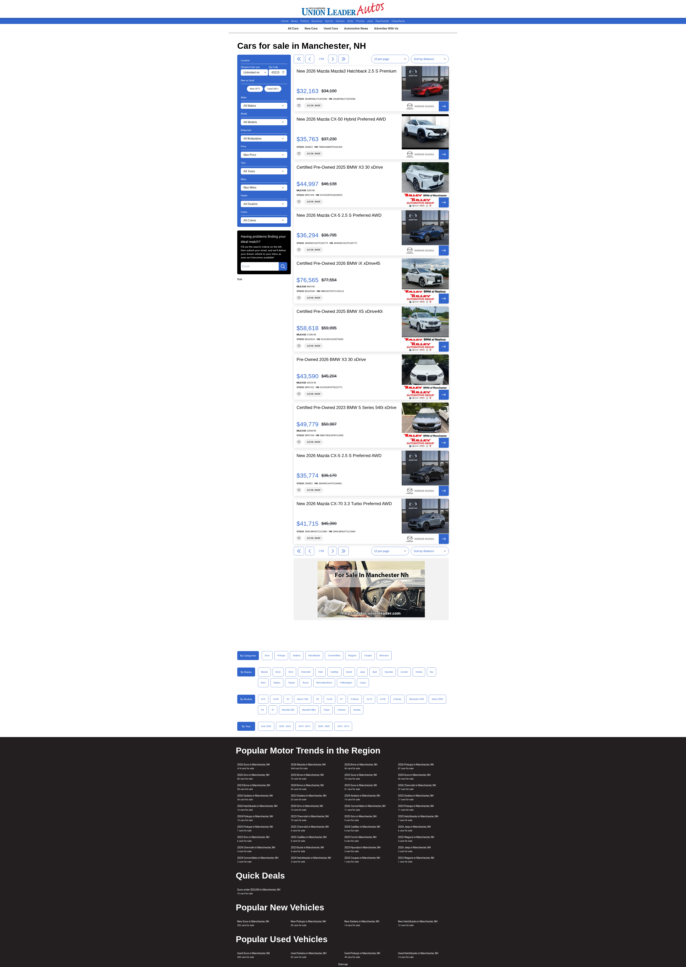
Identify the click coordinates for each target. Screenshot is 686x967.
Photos (360, 21)
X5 (317, 699)
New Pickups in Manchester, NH (308, 923)
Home (285, 21)
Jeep (362, 672)
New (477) (255, 89)
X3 (288, 699)
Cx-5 (263, 699)
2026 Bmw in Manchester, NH (360, 766)
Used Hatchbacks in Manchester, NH (418, 955)
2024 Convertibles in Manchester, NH (257, 859)
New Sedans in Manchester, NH (361, 923)
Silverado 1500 (416, 699)
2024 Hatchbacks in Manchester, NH (311, 859)
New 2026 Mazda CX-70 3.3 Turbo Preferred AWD (344, 504)
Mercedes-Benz (324, 682)
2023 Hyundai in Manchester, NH (362, 849)
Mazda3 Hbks (309, 710)
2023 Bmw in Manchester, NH (253, 787)
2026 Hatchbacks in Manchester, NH (257, 808)
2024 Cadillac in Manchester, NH (362, 828)
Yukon (327, 710)
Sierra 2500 (437, 699)
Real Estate (383, 21)
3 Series (355, 699)
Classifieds (398, 21)
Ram (263, 682)
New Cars (311, 28)
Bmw (278, 672)
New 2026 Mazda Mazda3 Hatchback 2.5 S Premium (346, 71)
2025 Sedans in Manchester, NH (416, 797)
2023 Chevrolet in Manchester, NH (310, 818)
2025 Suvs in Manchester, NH (360, 776)
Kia (431, 672)
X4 (262, 710)
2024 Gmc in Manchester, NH (307, 808)
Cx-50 (276, 699)
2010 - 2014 (343, 726)
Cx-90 (383, 699)
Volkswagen (346, 682)
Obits (350, 21)
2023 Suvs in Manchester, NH (360, 787)
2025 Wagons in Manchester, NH (416, 839)
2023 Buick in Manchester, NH (307, 849)
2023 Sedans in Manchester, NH (308, 797)
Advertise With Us (386, 28)
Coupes (368, 655)
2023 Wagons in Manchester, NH (416, 859)
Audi (374, 672)
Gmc (291, 672)
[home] (343, 9)
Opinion (340, 21)
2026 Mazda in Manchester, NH (308, 766)
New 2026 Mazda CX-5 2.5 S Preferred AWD (339, 215)
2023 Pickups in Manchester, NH (416, 808)
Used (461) (272, 89)
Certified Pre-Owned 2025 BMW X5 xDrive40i (339, 311)
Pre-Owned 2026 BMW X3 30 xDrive (331, 359)
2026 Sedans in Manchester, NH (255, 797)
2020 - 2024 (285, 726)
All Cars (293, 28)
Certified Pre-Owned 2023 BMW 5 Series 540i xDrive (346, 407)
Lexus (363, 682)
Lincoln (404, 672)
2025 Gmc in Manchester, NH (360, 818)
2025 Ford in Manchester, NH (360, 839)
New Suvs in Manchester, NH (253, 923)
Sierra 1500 (302, 699)
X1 (341, 699)
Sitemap (343, 964)
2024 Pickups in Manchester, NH (255, 818)
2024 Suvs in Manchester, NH (414, 776)
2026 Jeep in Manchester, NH (414, 849)
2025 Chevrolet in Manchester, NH (310, 828)
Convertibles (334, 655)
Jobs (370, 21)
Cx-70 (369, 699)
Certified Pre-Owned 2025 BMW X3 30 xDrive (340, 167)
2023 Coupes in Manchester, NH (362, 859)
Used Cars (331, 28)
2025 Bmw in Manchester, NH (307, 776)
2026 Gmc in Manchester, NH (253, 776)
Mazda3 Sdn (288, 710)
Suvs (267, 655)
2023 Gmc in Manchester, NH (253, 839)
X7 (273, 710)
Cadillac (334, 672)
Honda (419, 672)
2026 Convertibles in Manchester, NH (365, 808)
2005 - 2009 (324, 726)
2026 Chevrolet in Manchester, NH (417, 787)
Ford (320, 672)
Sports (329, 21)
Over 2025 (266, 726)
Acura (306, 682)
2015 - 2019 (304, 726)
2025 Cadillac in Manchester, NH (309, 839)
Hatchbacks (314, 655)
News (294, 21)
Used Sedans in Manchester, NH (308, 955)
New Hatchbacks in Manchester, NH (418, 923)
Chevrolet (305, 672)
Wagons (352, 655)
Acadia (356, 710)
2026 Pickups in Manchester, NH (416, 766)
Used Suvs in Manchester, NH (253, 955)
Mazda (264, 672)
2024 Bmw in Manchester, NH (307, 787)
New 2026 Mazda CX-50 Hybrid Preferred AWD (341, 119)
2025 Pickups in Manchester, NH (255, 828)
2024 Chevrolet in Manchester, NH (256, 849)
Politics (304, 21)
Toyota (291, 682)
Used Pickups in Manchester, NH (362, 955)
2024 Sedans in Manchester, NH (362, 797)
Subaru (277, 682)
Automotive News (356, 28)
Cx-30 (329, 699)
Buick (349, 672)
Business (317, 21)
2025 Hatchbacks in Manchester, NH (418, 818)
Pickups (281, 655)
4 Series (341, 710)
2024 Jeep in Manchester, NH (414, 828)
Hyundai (389, 672)
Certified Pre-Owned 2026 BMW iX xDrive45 (338, 263)
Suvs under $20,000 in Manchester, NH (258, 891)
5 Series (397, 699)
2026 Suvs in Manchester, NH (253, 766)
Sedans (296, 655)
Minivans (384, 655)
